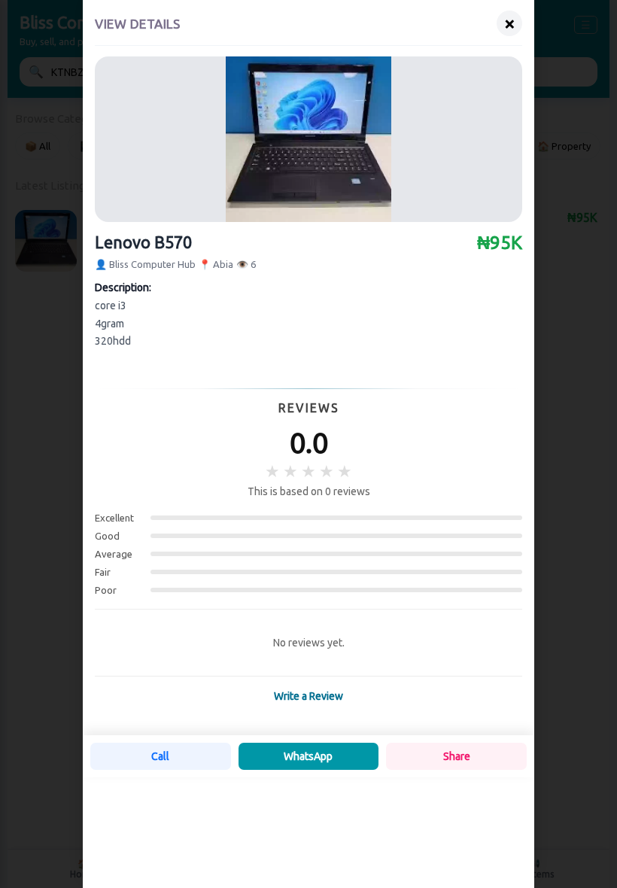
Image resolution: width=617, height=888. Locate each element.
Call (160, 756)
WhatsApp (308, 756)
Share (456, 756)
